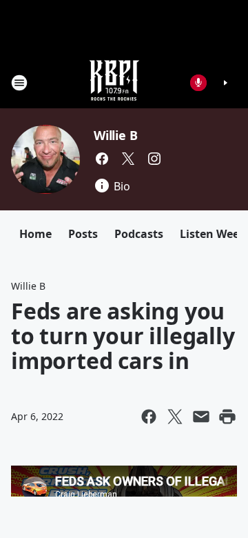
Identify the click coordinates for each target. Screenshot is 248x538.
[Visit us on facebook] (102, 158)
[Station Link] (114, 82)
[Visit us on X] (128, 158)
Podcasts (138, 233)
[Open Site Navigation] (19, 82)
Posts (83, 233)
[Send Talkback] (198, 82)
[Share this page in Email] (201, 416)
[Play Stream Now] (225, 82)
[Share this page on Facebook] (148, 416)
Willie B (115, 135)
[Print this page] (227, 416)
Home (35, 233)
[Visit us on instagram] (154, 158)
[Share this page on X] (175, 416)
